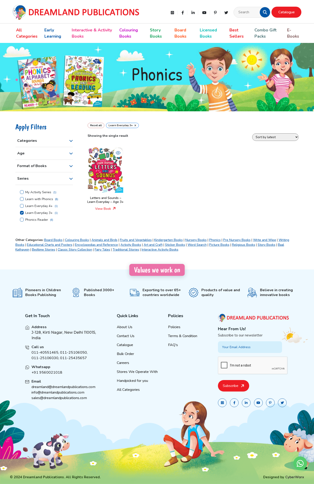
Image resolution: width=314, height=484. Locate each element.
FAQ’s (173, 344)
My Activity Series (38, 192)
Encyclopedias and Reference (96, 245)
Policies (174, 327)
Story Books (156, 33)
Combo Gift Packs (265, 33)
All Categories (26, 33)
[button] (265, 12)
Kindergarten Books (168, 240)
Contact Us (125, 336)
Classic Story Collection (75, 249)
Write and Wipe (264, 240)
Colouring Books (128, 33)
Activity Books (130, 245)
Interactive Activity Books (160, 249)
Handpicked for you (132, 380)
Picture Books (219, 245)
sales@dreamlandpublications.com (59, 397)
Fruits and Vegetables (136, 240)
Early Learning (52, 33)
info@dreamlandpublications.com (57, 392)
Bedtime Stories (43, 249)
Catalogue (286, 12)
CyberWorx (294, 477)
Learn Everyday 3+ (39, 213)
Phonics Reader (36, 220)
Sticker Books (175, 245)
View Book (103, 209)
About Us (124, 327)
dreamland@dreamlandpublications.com (63, 386)
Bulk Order (125, 353)
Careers (123, 362)
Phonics (215, 240)
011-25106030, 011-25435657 (59, 358)
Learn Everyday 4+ (39, 206)
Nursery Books (196, 240)
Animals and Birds (104, 240)
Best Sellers (236, 33)
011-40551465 (44, 352)
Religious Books (243, 245)
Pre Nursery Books (237, 240)
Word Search (197, 245)
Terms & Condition (182, 336)
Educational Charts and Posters (49, 245)
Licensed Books (208, 33)
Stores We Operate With (137, 371)
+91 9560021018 (46, 372)
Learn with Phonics (39, 199)
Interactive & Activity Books (92, 33)
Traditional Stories (126, 249)
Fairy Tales (102, 249)
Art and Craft (153, 245)
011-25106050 (73, 352)
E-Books (293, 33)
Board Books (180, 33)
